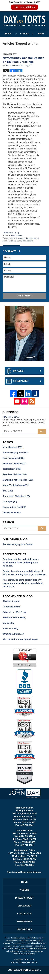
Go (42, 431)
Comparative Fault (14, 507)
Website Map (24, 921)
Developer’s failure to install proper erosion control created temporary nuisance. (21, 562)
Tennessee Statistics (16, 496)
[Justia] (35, 393)
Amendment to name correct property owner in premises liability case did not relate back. (23, 583)
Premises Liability (15, 474)
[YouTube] (17, 401)
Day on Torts (24, 20)
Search (42, 528)
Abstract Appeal (11, 601)
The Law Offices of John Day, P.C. (24, 962)
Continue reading (11, 232)
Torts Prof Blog (10, 628)
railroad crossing (26, 241)
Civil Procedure (13, 458)
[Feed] (32, 401)
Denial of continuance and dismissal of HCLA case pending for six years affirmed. (24, 573)
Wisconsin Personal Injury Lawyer (20, 639)
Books (18, 371)
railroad (13, 241)
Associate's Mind (11, 607)
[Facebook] (13, 393)
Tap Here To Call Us (24, 7)
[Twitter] (20, 393)
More (41, 33)
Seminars (21, 381)
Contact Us (24, 913)
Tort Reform (12, 469)
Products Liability (14, 463)
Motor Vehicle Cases (16, 485)
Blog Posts (24, 929)
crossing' (21, 238)
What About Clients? (13, 634)
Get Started (24, 296)
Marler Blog (9, 623)
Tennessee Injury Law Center (18, 544)
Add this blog (11, 417)
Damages (10, 501)
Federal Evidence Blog (14, 617)
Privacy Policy (24, 898)
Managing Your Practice (18, 480)
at (16, 238)
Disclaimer (24, 906)
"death (12, 238)
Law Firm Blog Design (23, 970)
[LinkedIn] (28, 393)
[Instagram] (24, 401)
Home (8, 33)
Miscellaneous (17, 236)
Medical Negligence (15, 452)
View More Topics (12, 512)
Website (24, 890)
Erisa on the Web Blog (14, 612)
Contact (24, 33)
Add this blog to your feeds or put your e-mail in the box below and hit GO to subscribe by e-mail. (24, 423)
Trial (8, 491)
